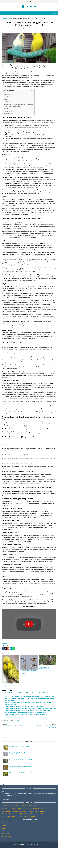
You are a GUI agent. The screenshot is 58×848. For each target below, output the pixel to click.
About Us (4, 825)
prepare (17, 720)
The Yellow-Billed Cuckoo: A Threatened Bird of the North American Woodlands (46, 667)
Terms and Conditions (8, 836)
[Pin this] (8, 648)
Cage (7, 96)
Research (8, 94)
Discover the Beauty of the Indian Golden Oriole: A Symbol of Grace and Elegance (24, 814)
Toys (7, 99)
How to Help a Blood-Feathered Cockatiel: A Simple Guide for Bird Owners (26, 712)
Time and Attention (10, 103)
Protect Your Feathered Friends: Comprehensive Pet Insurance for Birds (25, 714)
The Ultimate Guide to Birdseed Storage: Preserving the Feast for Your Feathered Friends (30, 708)
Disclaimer (5, 831)
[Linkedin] (30, 1)
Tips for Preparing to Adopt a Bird (12, 106)
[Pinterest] (28, 1)
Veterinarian (8, 101)
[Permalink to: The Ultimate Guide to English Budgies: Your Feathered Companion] (10, 669)
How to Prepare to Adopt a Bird (11, 93)
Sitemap (4, 839)
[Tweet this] (5, 648)
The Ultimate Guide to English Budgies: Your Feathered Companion (9, 685)
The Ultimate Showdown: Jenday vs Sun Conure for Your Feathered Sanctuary (27, 710)
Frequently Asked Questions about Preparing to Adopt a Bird (18, 104)
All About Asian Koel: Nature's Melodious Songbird (13, 725)
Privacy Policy (5, 833)
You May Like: (9, 113)
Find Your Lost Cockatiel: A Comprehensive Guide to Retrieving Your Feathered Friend (29, 696)
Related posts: (9, 111)
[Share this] (3, 648)
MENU (53, 13)
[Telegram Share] (11, 648)
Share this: (8, 110)
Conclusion (6, 108)
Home (3, 823)
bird (14, 720)
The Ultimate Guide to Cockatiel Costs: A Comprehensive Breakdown (24, 716)
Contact (4, 828)
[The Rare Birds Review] (29, 6)
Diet (7, 98)
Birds (7, 720)
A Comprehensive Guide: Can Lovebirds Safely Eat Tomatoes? (19, 816)
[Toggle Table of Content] (31, 90)
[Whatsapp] (13, 648)
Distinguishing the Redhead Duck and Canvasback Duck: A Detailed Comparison (28, 672)
